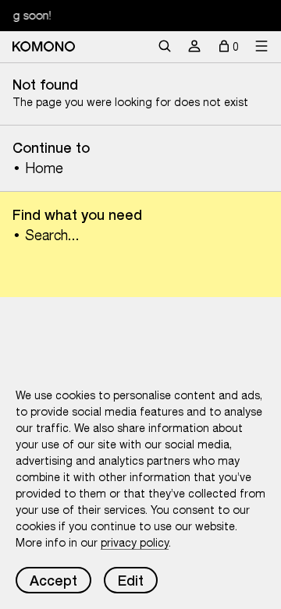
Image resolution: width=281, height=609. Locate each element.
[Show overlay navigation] (261, 46)
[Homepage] (43, 46)
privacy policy (135, 542)
